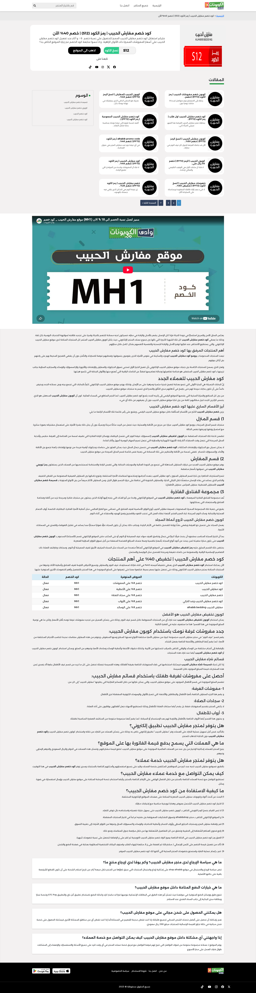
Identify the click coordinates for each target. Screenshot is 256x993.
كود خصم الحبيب (80, 114)
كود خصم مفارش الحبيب (77, 119)
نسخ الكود (111, 50)
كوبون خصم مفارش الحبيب (76, 108)
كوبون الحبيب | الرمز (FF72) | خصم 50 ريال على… (187, 162)
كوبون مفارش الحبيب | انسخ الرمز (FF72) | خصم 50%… (187, 140)
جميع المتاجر (141, 5)
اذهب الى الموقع (84, 50)
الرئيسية (156, 5)
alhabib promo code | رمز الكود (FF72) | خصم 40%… (123, 140)
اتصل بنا (124, 5)
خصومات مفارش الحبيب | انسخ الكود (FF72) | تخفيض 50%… (189, 184)
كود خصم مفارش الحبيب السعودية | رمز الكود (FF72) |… (121, 117)
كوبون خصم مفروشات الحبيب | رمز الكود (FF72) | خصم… (187, 95)
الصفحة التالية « (149, 203)
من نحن (163, 971)
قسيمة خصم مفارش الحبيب (75, 102)
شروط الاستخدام (139, 971)
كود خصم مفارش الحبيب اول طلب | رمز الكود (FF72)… (186, 117)
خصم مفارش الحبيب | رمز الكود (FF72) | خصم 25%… (123, 184)
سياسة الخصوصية (120, 971)
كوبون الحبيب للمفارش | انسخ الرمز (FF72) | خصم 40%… (121, 95)
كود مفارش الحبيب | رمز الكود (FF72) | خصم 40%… (124, 162)
